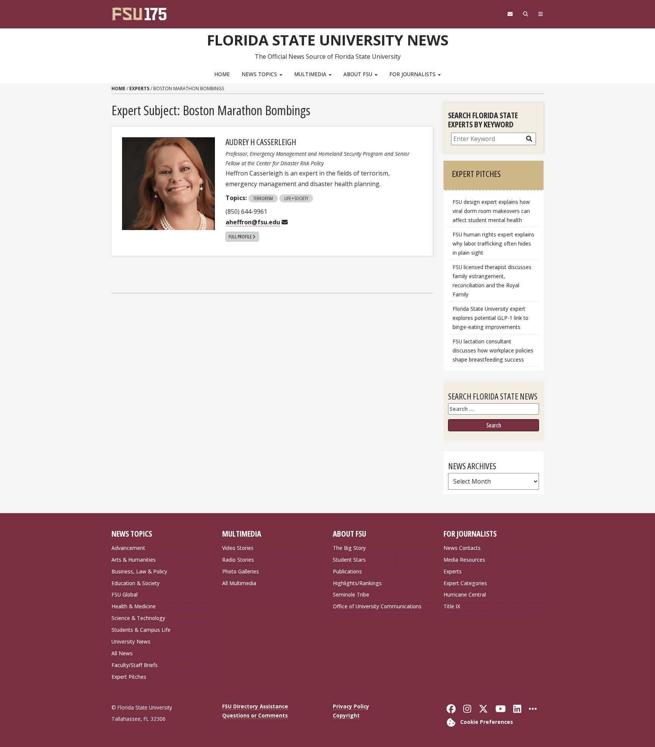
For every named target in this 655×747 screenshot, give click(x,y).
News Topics (260, 74)
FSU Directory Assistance (255, 706)
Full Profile (240, 236)
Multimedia (311, 74)
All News (122, 653)
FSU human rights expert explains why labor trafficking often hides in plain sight (493, 243)
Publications (347, 571)
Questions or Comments (255, 715)
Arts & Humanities (133, 559)
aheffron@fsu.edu (253, 222)
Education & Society (135, 583)
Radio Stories (238, 559)
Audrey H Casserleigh (261, 141)
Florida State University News (327, 40)
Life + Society (296, 198)
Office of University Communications (377, 606)
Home (222, 74)
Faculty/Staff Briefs (134, 665)
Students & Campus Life (141, 629)
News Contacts (462, 547)
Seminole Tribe (351, 594)
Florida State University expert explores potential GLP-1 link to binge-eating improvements (490, 317)
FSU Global (124, 594)
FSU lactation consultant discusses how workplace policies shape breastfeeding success (493, 350)
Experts (139, 88)
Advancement (128, 547)
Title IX (451, 606)
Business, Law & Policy (139, 571)
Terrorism (263, 198)
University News (130, 641)
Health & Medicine (133, 606)
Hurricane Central (464, 594)
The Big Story (349, 547)
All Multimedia (239, 583)
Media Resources (464, 559)
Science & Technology (138, 618)
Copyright (346, 715)
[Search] (525, 14)
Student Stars (349, 559)
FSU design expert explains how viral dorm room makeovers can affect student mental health (491, 211)
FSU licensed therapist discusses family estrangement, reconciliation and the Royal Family (492, 280)
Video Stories (238, 547)
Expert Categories (465, 583)
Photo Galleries (240, 571)
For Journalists (413, 74)
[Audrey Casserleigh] (168, 183)
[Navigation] (540, 14)
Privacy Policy (351, 706)
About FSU (358, 74)
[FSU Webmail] (510, 14)
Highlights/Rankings (357, 583)
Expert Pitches (128, 676)
